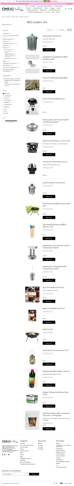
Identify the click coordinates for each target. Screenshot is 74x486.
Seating (6, 52)
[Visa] (64, 483)
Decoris (6, 98)
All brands (7, 93)
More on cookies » (54, 1)
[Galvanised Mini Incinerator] (32, 189)
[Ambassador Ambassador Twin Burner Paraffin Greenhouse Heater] (32, 252)
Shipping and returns (61, 452)
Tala (5, 109)
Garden (8, 16)
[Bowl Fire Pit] (32, 336)
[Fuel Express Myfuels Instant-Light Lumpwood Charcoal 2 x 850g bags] (32, 420)
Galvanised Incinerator (52, 36)
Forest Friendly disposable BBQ (55, 78)
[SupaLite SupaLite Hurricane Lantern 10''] (32, 357)
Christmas (6, 33)
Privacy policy (59, 448)
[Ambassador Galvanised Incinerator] (32, 43)
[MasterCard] (61, 483)
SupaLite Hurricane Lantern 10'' (56, 350)
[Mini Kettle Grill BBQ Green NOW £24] (32, 210)
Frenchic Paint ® (58, 6)
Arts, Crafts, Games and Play (11, 35)
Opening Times (59, 459)
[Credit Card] (57, 483)
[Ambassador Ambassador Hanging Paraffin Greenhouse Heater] (32, 273)
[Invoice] (59, 483)
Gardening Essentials (9, 58)
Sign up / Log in (69, 3)
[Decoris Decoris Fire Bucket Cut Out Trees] (32, 147)
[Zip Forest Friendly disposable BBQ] (32, 84)
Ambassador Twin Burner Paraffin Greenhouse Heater (56, 246)
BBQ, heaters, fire (8, 51)
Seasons (5, 41)
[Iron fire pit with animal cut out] (32, 168)
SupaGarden (7, 104)
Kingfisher (7, 102)
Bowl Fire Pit (48, 329)
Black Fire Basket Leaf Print (54, 308)
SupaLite (6, 106)
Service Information (60, 455)
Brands (58, 12)
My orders (40, 445)
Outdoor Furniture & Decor (10, 54)
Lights (4, 61)
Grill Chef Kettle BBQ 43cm (54, 99)
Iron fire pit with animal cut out (55, 162)
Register (40, 443)
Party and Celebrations (9, 67)
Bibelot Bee (6, 65)
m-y (57, 465)
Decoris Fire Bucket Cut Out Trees (56, 141)
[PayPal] (70, 483)
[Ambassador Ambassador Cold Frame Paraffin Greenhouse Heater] (32, 126)
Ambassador (7, 96)
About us (58, 443)
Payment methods (60, 450)
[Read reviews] (48, 42)
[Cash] (54, 483)
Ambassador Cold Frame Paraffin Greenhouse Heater (56, 121)
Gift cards (47, 12)
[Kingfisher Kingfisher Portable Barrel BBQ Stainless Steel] (32, 64)
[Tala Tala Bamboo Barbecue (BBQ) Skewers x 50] (32, 231)
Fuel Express (8, 100)
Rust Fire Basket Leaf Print (53, 287)
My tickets (40, 447)
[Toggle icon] (66, 9)
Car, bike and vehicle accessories (35, 12)
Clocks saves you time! (61, 467)
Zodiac (6, 113)
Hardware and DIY (8, 43)
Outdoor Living (14, 16)
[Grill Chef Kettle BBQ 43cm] (32, 105)
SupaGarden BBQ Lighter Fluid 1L (56, 371)
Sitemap (58, 463)
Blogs (53, 12)
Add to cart (49, 50)
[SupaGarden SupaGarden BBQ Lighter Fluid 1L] (32, 378)
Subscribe (34, 474)
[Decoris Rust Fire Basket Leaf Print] (32, 294)
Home (26, 6)
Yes (45, 1)
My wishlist (40, 449)
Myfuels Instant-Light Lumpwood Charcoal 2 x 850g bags (56, 414)
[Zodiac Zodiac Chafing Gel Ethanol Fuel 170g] (32, 399)
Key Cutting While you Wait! (62, 461)
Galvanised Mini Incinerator (54, 182)
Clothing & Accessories (9, 63)
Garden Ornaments (9, 53)
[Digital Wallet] (67, 483)
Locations (58, 457)
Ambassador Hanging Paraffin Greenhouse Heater (55, 267)
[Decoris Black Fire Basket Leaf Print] (32, 315)
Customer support (60, 454)
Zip (5, 111)
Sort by (57, 30)
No (48, 1)
